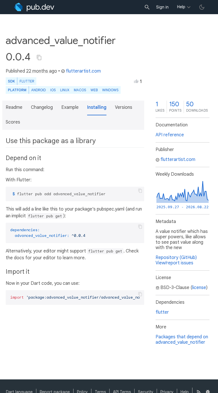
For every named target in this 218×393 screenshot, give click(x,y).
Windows (110, 90)
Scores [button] (13, 122)
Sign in (162, 7)
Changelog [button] (42, 107)
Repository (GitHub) (176, 257)
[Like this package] (136, 81)
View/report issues (174, 263)
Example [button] (70, 107)
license (199, 287)
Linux (64, 90)
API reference (170, 135)
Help (181, 6)
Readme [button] (14, 107)
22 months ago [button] (41, 71)
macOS (80, 90)
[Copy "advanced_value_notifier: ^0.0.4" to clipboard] (39, 57)
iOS (53, 90)
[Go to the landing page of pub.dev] (34, 7)
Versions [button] (123, 107)
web (94, 90)
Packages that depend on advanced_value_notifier (182, 339)
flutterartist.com (83, 71)
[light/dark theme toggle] (201, 7)
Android (38, 90)
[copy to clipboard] (140, 191)
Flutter (27, 81)
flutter (162, 312)
